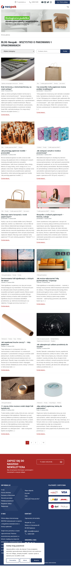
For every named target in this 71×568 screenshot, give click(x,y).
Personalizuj (12, 560)
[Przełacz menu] (67, 7)
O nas (3, 490)
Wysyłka (53, 341)
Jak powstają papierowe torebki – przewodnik (14, 152)
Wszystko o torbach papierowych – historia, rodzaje (50, 215)
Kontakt (27, 493)
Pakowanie (4, 339)
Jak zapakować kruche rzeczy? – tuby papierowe (15, 343)
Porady (44, 147)
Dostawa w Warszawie (8, 495)
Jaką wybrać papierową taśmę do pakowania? (49, 407)
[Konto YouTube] (42, 2)
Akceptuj (36, 560)
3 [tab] (62, 27)
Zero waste (62, 83)
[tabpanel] (35, 20)
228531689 (35, 2)
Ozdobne (39, 147)
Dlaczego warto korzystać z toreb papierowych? (14, 215)
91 (43, 443)
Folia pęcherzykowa (6, 275)
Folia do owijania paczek (43, 339)
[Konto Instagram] (51, 2)
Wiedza (21, 83)
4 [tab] (65, 27)
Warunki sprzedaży (6, 498)
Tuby (14, 339)
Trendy (19, 275)
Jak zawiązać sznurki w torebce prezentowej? (49, 152)
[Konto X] (48, 2)
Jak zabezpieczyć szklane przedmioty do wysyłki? (52, 345)
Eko (38, 83)
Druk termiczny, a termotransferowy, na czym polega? (16, 88)
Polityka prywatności (7, 501)
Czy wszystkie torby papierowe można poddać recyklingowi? (51, 88)
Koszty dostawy (6, 493)
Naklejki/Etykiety (55, 339)
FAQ (26, 496)
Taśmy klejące (52, 402)
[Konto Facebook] (45, 2)
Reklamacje (4, 506)
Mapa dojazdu (29, 491)
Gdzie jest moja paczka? (32, 499)
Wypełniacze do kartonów (43, 341)
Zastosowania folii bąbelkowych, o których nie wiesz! (17, 279)
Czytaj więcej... (5, 115)
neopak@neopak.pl (33, 531)
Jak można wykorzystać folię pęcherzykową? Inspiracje (48, 279)
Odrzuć (25, 560)
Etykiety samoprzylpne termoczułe (10, 83)
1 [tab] (58, 27)
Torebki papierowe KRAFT (46, 83)
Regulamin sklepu (6, 504)
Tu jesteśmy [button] (21, 2)
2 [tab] (60, 27)
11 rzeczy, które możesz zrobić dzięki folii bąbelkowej (17, 407)
